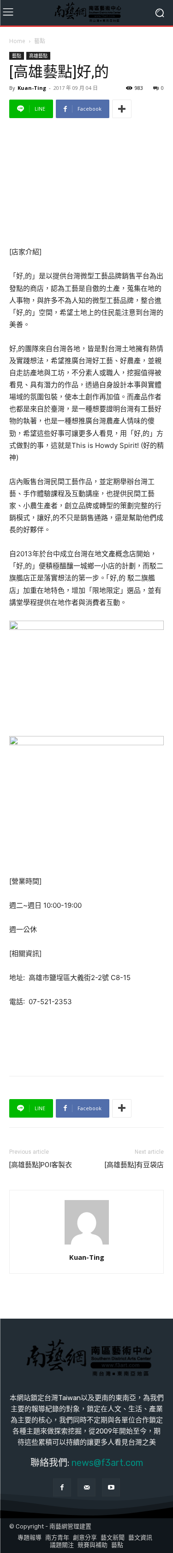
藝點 (39, 41)
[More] (121, 109)
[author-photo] (87, 1244)
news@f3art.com (107, 1462)
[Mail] (86, 1487)
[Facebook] (62, 1487)
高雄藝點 (38, 55)
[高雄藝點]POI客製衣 (40, 1165)
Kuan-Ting (32, 87)
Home (17, 41)
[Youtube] (111, 1487)
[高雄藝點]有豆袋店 (134, 1165)
